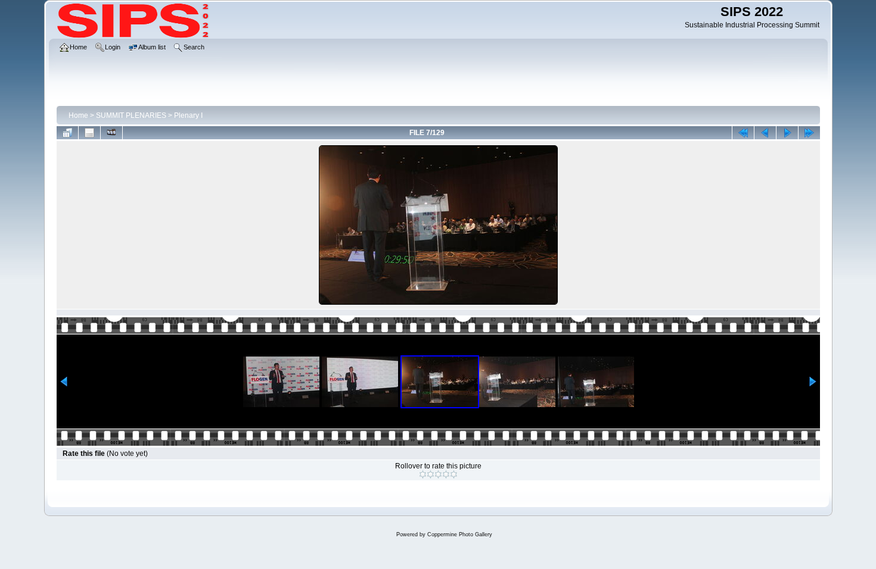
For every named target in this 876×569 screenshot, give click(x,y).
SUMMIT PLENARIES (131, 115)
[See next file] (787, 132)
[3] (438, 474)
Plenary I (188, 115)
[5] (454, 474)
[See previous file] (765, 132)
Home (78, 115)
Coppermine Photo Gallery (459, 534)
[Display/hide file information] (89, 132)
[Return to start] (743, 132)
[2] (430, 474)
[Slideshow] (111, 132)
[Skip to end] (809, 132)
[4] (446, 474)
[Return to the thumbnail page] (67, 132)
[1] (423, 474)
